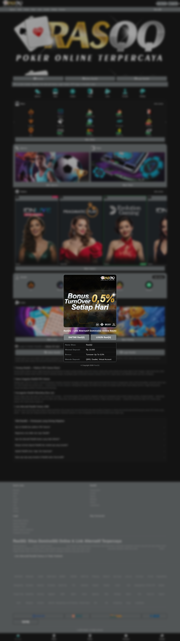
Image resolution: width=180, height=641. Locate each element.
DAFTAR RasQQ (77, 337)
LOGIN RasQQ (103, 337)
